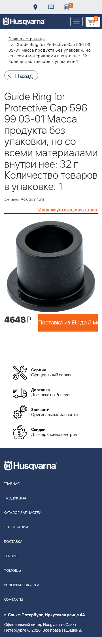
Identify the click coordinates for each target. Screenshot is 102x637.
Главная (12, 484)
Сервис (11, 556)
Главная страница (26, 39)
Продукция (15, 498)
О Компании (16, 527)
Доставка (35, 7)
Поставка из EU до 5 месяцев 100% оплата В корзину (68, 322)
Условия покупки (21, 585)
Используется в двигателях (68, 209)
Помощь (12, 570)
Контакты (51, 7)
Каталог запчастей (22, 513)
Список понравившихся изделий (66, 7)
